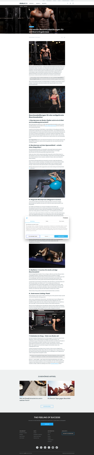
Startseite (21, 6)
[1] (29, 168)
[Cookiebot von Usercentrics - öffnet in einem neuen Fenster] (63, 218)
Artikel (44, 0)
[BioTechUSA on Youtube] (45, 447)
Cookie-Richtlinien (36, 233)
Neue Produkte (22, 436)
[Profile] (70, 3)
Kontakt (72, 0)
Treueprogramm (49, 0)
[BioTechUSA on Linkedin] (53, 447)
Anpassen (46, 236)
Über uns (54, 0)
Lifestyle (49, 438)
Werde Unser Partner (37, 436)
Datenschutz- (22, 453)
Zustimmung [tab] (32, 221)
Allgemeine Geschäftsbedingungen (68, 453)
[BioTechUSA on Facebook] (37, 447)
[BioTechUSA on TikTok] (57, 447)
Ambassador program (65, 0)
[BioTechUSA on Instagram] (41, 447)
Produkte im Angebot (23, 432)
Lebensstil (25, 6)
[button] (32, 3)
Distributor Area (36, 438)
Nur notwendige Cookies (33, 236)
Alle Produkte (22, 438)
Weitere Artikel (47, 406)
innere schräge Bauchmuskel (50, 125)
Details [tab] (47, 221)
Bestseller (21, 434)
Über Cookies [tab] (61, 221)
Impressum (50, 441)
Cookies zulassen (61, 236)
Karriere (59, 0)
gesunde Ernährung (54, 363)
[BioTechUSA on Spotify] (49, 447)
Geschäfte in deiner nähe (68, 433)
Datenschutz (28, 233)
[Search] (67, 3)
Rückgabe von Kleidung (38, 434)
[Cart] (73, 3)
